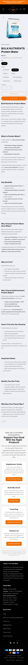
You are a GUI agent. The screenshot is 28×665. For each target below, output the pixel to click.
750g (4, 63)
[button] (3, 9)
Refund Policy (7, 628)
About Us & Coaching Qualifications (13, 617)
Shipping (10, 57)
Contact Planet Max (14, 543)
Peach (14, 74)
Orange (6, 74)
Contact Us (6, 621)
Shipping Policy (7, 625)
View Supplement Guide (14, 479)
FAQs (4, 614)
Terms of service (10, 660)
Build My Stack (14, 500)
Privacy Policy (7, 632)
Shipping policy (19, 660)
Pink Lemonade (18, 78)
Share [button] (4, 421)
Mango (15, 69)
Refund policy (12, 657)
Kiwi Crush (7, 70)
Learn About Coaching (14, 522)
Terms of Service (7, 636)
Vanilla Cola (7, 81)
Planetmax (13, 655)
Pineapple (6, 78)
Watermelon (18, 81)
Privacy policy (20, 657)
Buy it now (14, 98)
